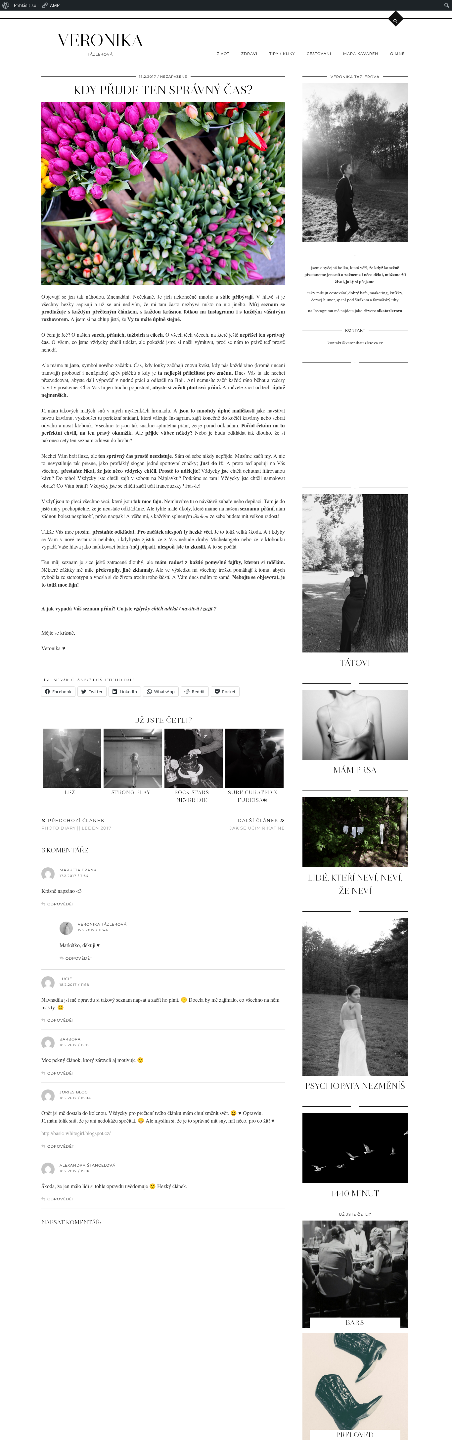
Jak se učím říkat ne (257, 824)
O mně (397, 53)
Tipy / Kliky (282, 53)
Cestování (319, 53)
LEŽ (70, 792)
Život (223, 53)
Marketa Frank (78, 870)
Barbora (70, 1039)
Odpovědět (60, 904)
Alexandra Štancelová (87, 1165)
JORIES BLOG (74, 1092)
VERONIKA (100, 40)
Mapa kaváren (360, 53)
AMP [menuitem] (55, 5)
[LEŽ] (72, 758)
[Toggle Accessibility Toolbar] (15, 48)
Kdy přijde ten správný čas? (163, 90)
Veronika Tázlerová (102, 924)
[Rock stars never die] (193, 758)
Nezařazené (173, 76)
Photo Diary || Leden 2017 (76, 824)
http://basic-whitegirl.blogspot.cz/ (76, 1133)
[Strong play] (133, 758)
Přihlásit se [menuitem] (25, 5)
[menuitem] (6, 5)
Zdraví (249, 53)
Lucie (66, 979)
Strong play (131, 792)
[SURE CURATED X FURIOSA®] (254, 758)
